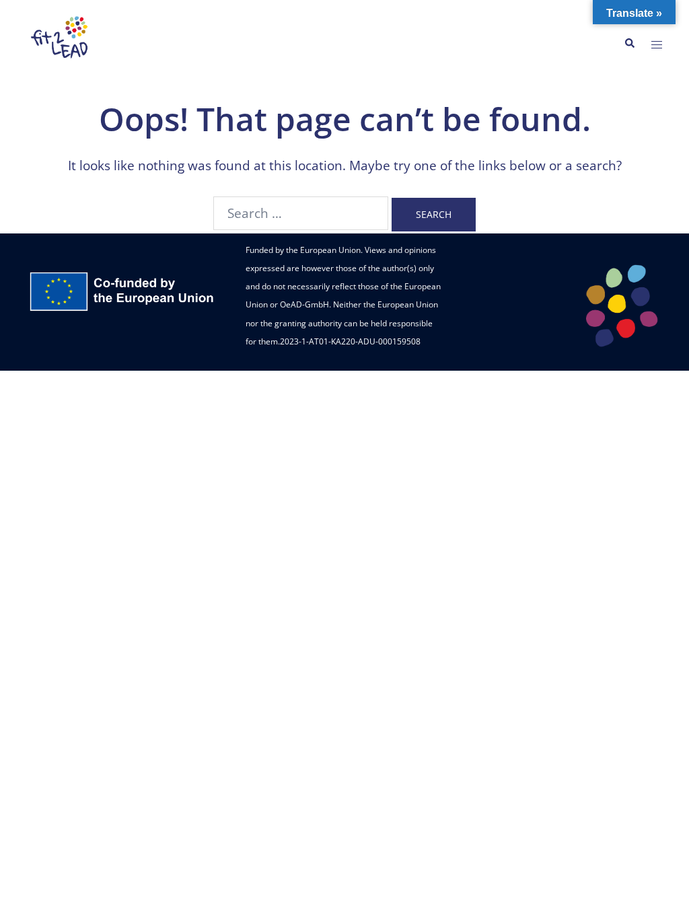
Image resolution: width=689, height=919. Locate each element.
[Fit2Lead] (60, 42)
